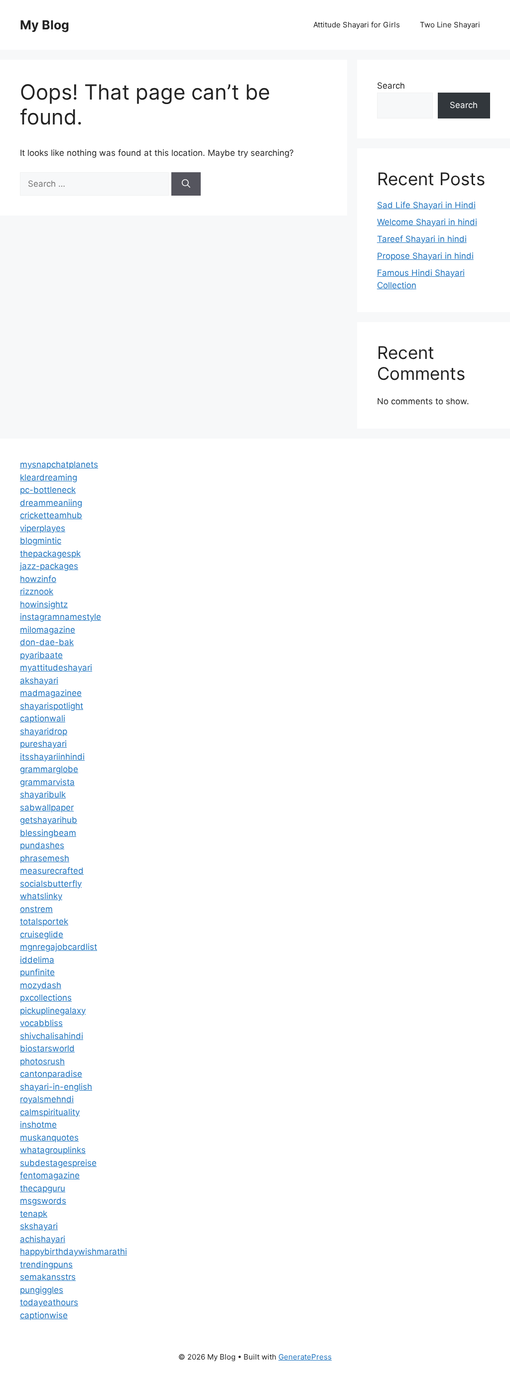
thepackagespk (50, 554)
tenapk (33, 1214)
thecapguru (42, 1188)
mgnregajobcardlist (58, 947)
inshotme (38, 1125)
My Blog (44, 24)
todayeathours (49, 1302)
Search (391, 86)
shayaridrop (43, 731)
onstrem (36, 909)
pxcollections (46, 998)
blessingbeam (48, 833)
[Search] (186, 184)
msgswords (43, 1201)
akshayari (39, 681)
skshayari (39, 1226)
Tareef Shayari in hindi (422, 239)
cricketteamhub (51, 515)
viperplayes (42, 528)
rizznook (36, 591)
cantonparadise (51, 1074)
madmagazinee (51, 693)
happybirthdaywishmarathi (73, 1252)
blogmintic (40, 541)
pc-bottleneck (48, 490)
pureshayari (43, 744)
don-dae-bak (47, 642)
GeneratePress (305, 1357)
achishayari (42, 1239)
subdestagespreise (58, 1163)
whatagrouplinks (53, 1150)
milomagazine (47, 630)
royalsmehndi (47, 1099)
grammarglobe (49, 769)
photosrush (42, 1061)
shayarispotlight (51, 706)
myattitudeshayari (56, 668)
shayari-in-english (56, 1087)
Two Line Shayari (450, 24)
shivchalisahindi (51, 1036)
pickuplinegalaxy (53, 1011)
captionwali (42, 718)
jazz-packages (49, 566)
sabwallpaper (47, 807)
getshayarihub (48, 820)
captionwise (44, 1315)
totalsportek (44, 921)
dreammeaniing (51, 503)
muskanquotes (49, 1138)
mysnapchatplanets (59, 464)
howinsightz (44, 604)
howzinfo (38, 579)
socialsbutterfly (51, 884)
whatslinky (41, 896)
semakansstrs (48, 1277)
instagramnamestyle (60, 617)
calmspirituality (50, 1112)
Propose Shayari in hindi (425, 256)
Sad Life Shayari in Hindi (426, 205)
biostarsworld (47, 1048)
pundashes (42, 845)
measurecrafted (52, 871)
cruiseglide (41, 934)
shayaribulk (43, 795)
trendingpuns (46, 1264)
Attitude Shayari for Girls (356, 24)
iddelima (37, 960)
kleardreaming (48, 477)
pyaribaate (41, 655)
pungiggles (41, 1290)
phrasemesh (44, 858)
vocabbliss (41, 1023)
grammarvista (47, 782)
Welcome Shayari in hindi (427, 222)
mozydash (40, 985)
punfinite (37, 972)
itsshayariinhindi (52, 757)
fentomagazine (50, 1175)
